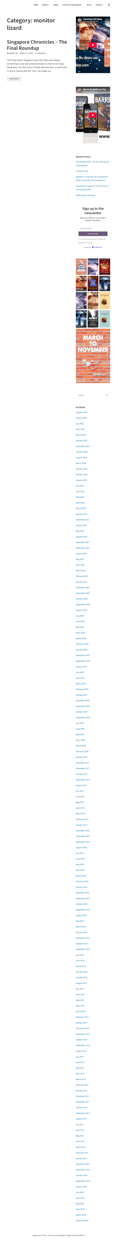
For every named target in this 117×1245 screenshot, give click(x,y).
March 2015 (81, 926)
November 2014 (83, 938)
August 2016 (81, 847)
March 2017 (81, 813)
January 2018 (81, 757)
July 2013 (80, 989)
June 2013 (80, 994)
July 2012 (80, 1056)
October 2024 (81, 452)
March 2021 (81, 570)
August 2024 (81, 457)
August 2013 (81, 983)
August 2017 (81, 785)
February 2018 (82, 751)
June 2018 (80, 729)
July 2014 (80, 955)
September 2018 (83, 717)
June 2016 (80, 859)
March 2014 (81, 966)
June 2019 (80, 678)
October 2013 (81, 977)
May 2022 (80, 531)
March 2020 (81, 638)
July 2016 (80, 853)
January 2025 (81, 440)
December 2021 (82, 542)
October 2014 (81, 943)
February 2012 (82, 1085)
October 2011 (81, 1107)
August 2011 (81, 1119)
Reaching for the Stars (85, 195)
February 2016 (82, 881)
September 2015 (83, 909)
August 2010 (81, 1186)
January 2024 (81, 469)
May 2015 (80, 921)
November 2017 (83, 768)
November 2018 (83, 706)
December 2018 (82, 700)
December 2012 (82, 1028)
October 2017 (81, 774)
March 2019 (81, 683)
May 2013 (80, 1000)
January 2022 (81, 536)
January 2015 (81, 932)
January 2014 (81, 972)
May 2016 (80, 864)
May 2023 (80, 497)
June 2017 (80, 796)
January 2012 (81, 1090)
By (12, 53)
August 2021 (81, 553)
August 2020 (81, 610)
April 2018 (80, 740)
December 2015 (82, 892)
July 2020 (80, 616)
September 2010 (83, 1181)
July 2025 (80, 423)
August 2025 (81, 418)
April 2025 (80, 429)
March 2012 (81, 1079)
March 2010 (81, 1215)
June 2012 (80, 1062)
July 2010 (80, 1192)
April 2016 (80, 870)
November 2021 (83, 548)
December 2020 (82, 587)
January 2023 (81, 514)
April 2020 (80, 632)
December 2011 (82, 1096)
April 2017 (80, 808)
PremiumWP (60, 1235)
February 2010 (82, 1220)
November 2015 (83, 898)
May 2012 (80, 1068)
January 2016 (81, 887)
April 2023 (80, 503)
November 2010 (83, 1169)
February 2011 (82, 1152)
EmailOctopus (98, 247)
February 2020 (82, 644)
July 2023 (80, 486)
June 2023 (80, 491)
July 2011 (80, 1124)
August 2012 (81, 1051)
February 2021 (82, 576)
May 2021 (80, 559)
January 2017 (81, 825)
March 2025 (81, 435)
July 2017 (80, 791)
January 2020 (81, 649)
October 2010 (81, 1175)
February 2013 (82, 1017)
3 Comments (40, 53)
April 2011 (80, 1141)
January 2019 (81, 695)
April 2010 (80, 1209)
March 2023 (81, 508)
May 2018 (80, 734)
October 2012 (81, 1039)
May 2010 (80, 1203)
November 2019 (83, 655)
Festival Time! (82, 171)
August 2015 (81, 915)
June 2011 (80, 1130)
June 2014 (80, 960)
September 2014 (83, 949)
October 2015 (81, 904)
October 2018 (81, 712)
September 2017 (83, 779)
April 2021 (80, 565)
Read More (15, 79)
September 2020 (83, 604)
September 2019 (83, 661)
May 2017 (80, 802)
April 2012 (80, 1073)
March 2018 (81, 746)
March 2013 (81, 1011)
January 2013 (81, 1023)
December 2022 (82, 519)
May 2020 (80, 627)
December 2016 (82, 830)
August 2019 (81, 666)
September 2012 (83, 1045)
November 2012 (83, 1034)
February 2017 (82, 819)
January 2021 (81, 582)
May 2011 (80, 1136)
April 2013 (80, 1006)
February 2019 (82, 689)
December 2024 (82, 446)
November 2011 (83, 1102)
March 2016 (81, 876)
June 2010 (80, 1198)
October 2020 (81, 599)
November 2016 (83, 836)
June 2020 (80, 621)
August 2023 (81, 480)
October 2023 (81, 474)
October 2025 (81, 412)
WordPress (80, 1235)
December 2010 (82, 1164)
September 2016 (83, 842)
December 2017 (82, 763)
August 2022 (81, 525)
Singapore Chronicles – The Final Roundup (37, 45)
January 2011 (81, 1158)
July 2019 (80, 672)
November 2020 (83, 593)
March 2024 (81, 463)
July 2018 (80, 723)
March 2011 (81, 1147)
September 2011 (83, 1113)
